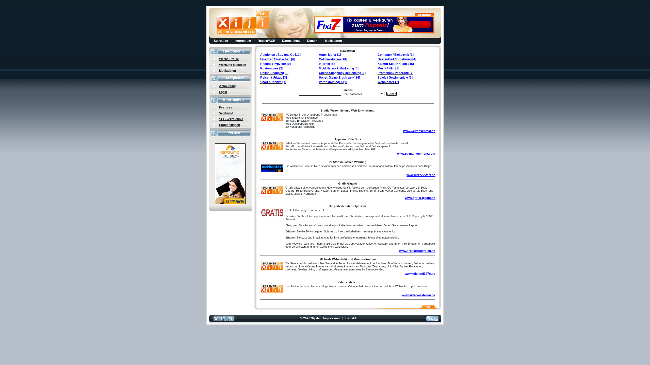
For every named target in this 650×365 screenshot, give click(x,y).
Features (225, 107)
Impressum (243, 41)
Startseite (221, 41)
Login (223, 92)
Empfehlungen (229, 125)
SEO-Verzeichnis (231, 119)
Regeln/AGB (266, 41)
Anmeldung (227, 86)
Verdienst (226, 113)
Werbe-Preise (229, 59)
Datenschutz (291, 41)
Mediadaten (333, 41)
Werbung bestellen (232, 65)
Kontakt (312, 41)
